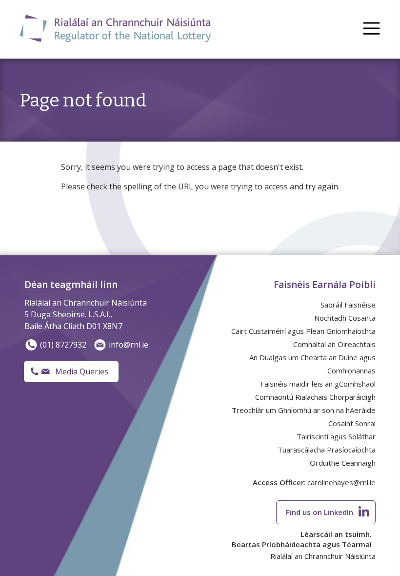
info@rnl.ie (128, 344)
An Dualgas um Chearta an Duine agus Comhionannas (312, 363)
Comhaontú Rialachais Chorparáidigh (315, 397)
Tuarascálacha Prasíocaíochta (327, 449)
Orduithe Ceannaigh (343, 463)
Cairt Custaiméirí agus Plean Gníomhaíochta (303, 331)
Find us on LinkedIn (319, 512)
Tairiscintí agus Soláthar (336, 436)
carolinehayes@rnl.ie (341, 482)
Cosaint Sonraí (352, 423)
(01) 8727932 (63, 344)
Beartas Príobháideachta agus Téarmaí (302, 544)
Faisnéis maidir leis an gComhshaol (318, 384)
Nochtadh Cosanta (345, 318)
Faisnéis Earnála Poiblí (325, 284)
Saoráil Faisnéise (348, 304)
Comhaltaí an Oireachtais (334, 344)
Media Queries (81, 371)
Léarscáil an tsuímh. (336, 534)
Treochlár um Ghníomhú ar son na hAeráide (304, 410)
